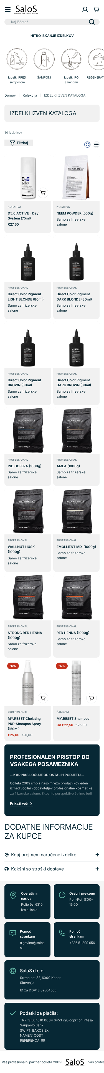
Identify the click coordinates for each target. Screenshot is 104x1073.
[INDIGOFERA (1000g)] (27, 430)
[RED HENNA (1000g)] (76, 597)
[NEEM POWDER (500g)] (76, 178)
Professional (18, 287)
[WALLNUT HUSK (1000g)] (27, 511)
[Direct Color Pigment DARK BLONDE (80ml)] (76, 258)
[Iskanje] (91, 22)
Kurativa (14, 206)
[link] (71, 66)
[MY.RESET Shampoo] (76, 683)
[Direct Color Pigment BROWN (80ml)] (27, 344)
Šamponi (63, 712)
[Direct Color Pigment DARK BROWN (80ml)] (76, 344)
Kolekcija (30, 95)
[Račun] (85, 9)
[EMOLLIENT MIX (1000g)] (76, 511)
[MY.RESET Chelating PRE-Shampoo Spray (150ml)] (27, 683)
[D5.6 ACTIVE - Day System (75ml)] (27, 178)
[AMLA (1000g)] (76, 430)
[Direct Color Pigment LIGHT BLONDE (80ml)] (27, 258)
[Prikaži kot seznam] (96, 144)
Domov (10, 95)
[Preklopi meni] (7, 9)
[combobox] (52, 22)
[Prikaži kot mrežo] (87, 144)
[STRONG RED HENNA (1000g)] (27, 597)
